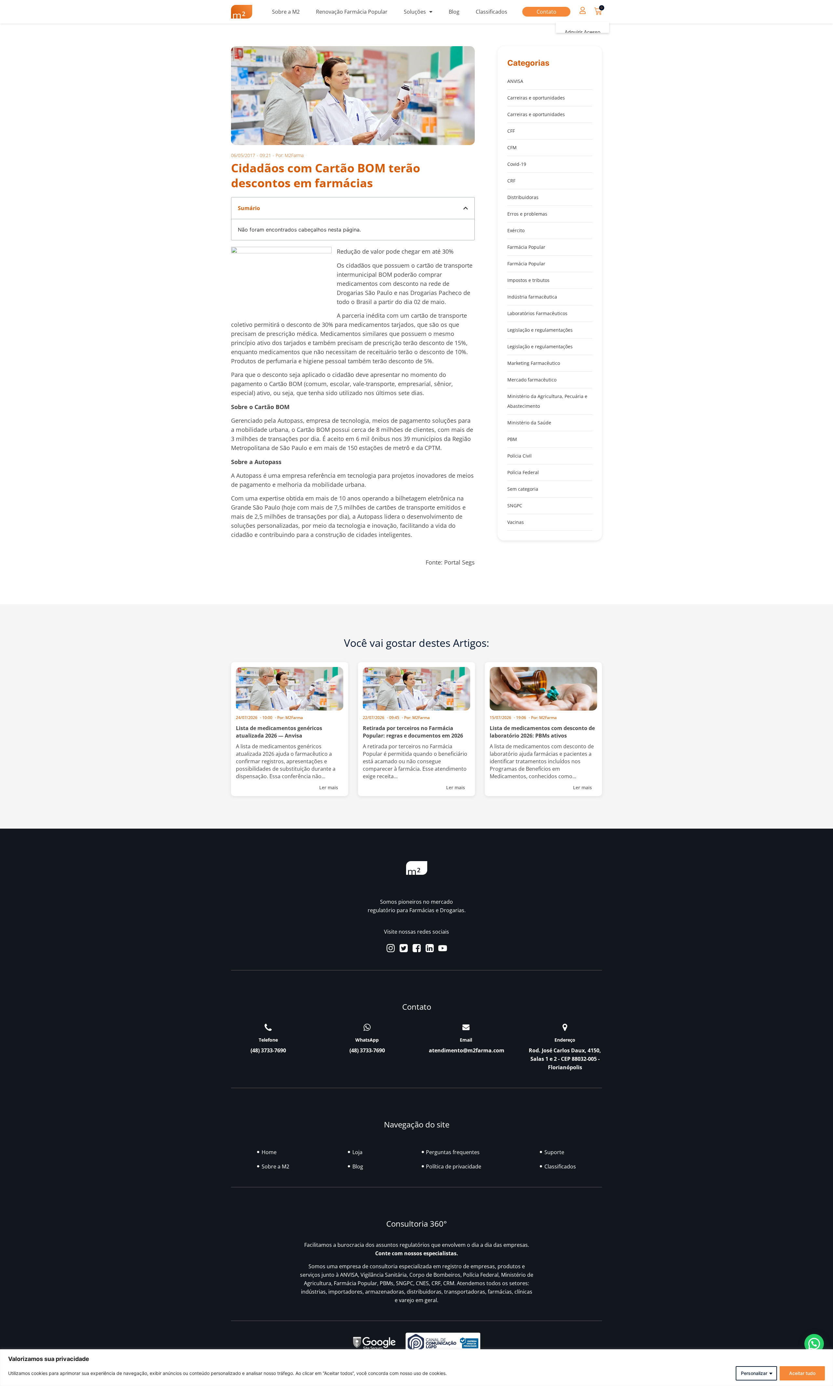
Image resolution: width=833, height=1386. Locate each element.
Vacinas (515, 522)
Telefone (268, 1040)
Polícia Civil (519, 456)
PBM (512, 439)
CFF (511, 131)
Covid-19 (516, 164)
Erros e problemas (527, 214)
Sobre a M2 (286, 11)
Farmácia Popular (526, 247)
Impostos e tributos (528, 280)
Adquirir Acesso (582, 32)
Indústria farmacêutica (532, 297)
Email (466, 1040)
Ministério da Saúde (529, 423)
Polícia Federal (523, 472)
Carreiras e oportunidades (536, 98)
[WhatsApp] (367, 1027)
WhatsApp (367, 1040)
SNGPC (514, 505)
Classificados (491, 11)
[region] (416, 1367)
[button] (582, 10)
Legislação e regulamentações (540, 330)
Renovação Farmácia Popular (352, 11)
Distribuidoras (523, 197)
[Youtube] (442, 948)
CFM (512, 147)
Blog (454, 11)
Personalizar (754, 1373)
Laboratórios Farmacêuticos (537, 313)
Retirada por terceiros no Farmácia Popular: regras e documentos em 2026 (413, 732)
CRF (511, 181)
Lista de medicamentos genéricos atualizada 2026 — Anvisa (279, 732)
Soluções (415, 11)
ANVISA (515, 81)
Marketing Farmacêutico (533, 363)
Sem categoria (522, 489)
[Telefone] (268, 1027)
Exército (516, 230)
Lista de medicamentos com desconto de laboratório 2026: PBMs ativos (542, 732)
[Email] (466, 1027)
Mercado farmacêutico (531, 380)
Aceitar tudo (802, 1373)
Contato (546, 11)
